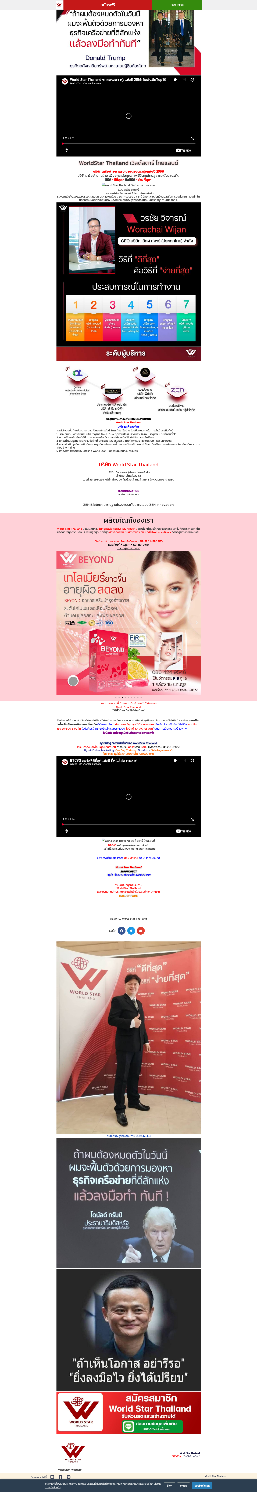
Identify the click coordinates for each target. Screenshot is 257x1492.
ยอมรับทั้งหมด (202, 1486)
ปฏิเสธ (183, 1486)
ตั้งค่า (169, 1486)
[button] (60, 623)
